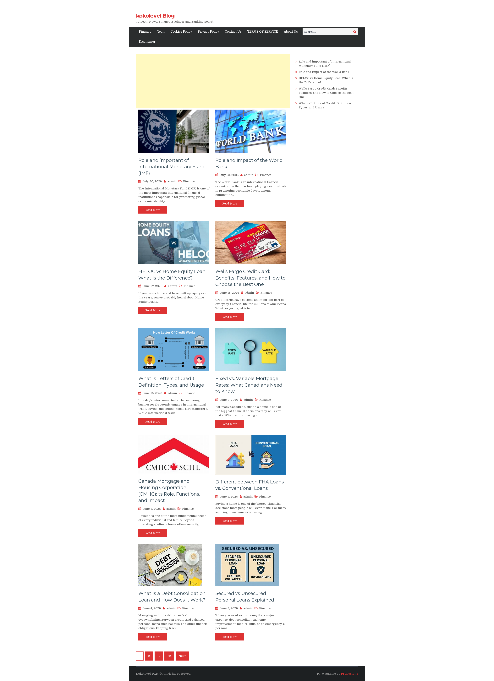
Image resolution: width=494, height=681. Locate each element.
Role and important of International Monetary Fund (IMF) (171, 166)
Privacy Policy (208, 31)
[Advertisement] (213, 81)
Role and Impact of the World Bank (324, 72)
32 (169, 656)
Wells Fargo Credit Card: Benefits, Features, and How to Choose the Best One (250, 278)
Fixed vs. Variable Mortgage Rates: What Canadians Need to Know (248, 385)
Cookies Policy (181, 31)
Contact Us (233, 31)
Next (182, 656)
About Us (291, 31)
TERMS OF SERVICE (262, 31)
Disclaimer (147, 41)
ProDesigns (349, 673)
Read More (152, 209)
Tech (161, 31)
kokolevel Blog (155, 15)
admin (172, 181)
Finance (145, 31)
